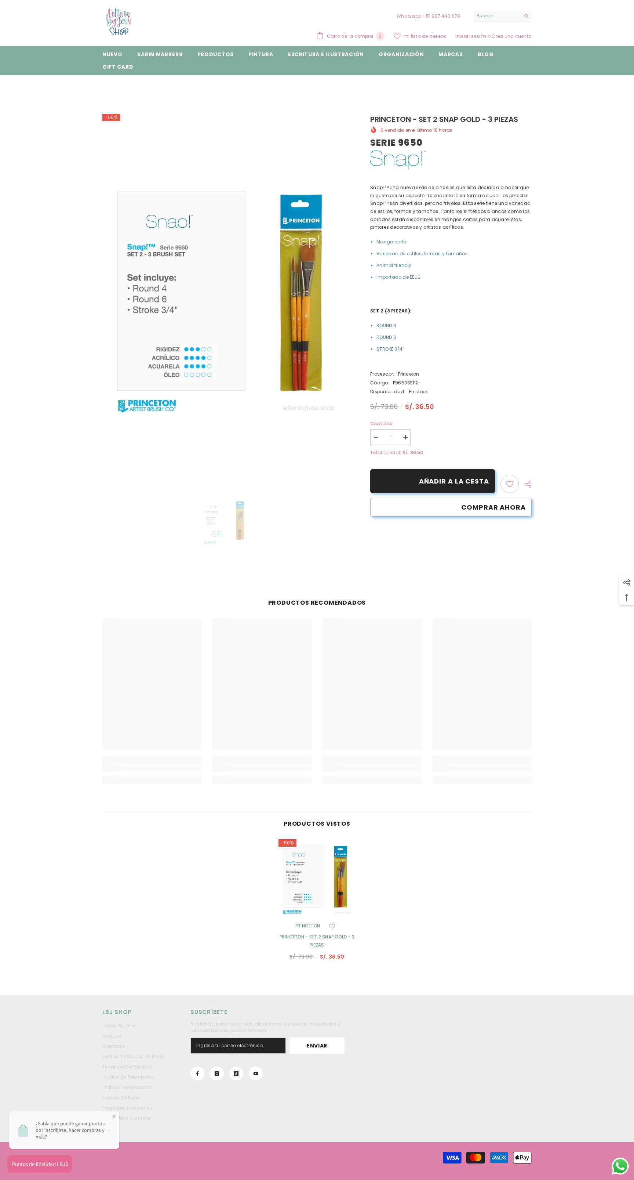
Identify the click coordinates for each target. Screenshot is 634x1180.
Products (135, 86)
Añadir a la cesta (453, 481)
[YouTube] (256, 1074)
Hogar (109, 86)
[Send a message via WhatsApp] (620, 1166)
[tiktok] (236, 1074)
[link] (509, 484)
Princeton (408, 374)
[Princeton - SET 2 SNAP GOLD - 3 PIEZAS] (317, 877)
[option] (225, 296)
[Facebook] (197, 1074)
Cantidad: (382, 423)
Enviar (317, 1045)
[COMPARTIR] (525, 484)
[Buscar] (502, 16)
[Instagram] (217, 1074)
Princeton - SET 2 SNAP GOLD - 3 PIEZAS (317, 941)
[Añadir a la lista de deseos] (332, 926)
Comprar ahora (493, 507)
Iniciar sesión (471, 36)
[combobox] (496, 15)
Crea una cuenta (512, 36)
